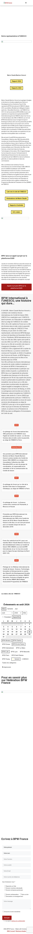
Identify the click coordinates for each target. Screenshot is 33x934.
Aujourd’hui (16, 617)
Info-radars (16, 212)
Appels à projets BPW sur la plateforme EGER (16, 287)
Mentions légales (21, 931)
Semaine (10, 609)
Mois (4, 609)
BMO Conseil (11, 931)
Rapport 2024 (16, 81)
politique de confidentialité (18, 921)
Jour (16, 609)
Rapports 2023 (16, 88)
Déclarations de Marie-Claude (17, 198)
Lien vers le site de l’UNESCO (16, 192)
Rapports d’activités (16, 205)
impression (6, 667)
